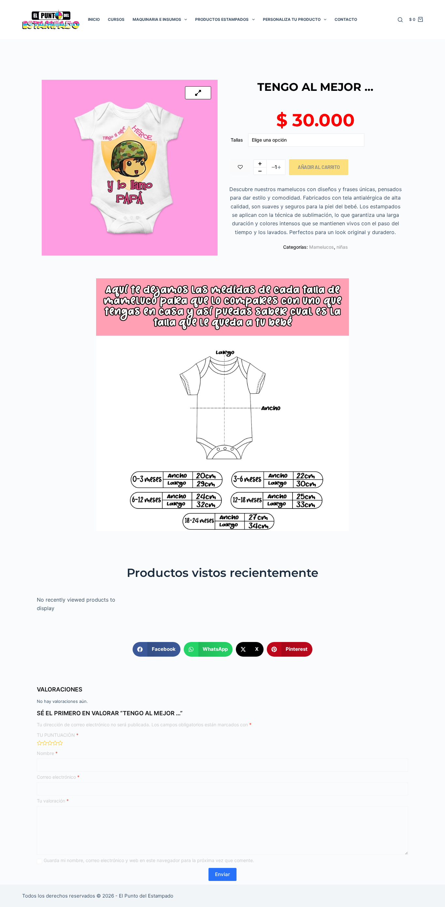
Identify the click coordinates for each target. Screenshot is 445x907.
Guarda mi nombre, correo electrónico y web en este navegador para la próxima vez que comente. (149, 860)
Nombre (47, 753)
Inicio (94, 19)
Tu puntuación (58, 735)
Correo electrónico (58, 777)
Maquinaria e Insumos (157, 19)
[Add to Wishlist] (240, 167)
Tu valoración (53, 800)
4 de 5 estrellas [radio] (55, 743)
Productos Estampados (222, 19)
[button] (156, 649)
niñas (342, 247)
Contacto (346, 19)
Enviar (222, 874)
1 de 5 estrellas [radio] (39, 743)
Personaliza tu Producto (292, 19)
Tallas (237, 140)
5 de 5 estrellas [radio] (60, 743)
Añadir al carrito (318, 167)
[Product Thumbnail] (198, 92)
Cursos (116, 19)
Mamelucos (321, 247)
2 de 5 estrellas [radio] (44, 743)
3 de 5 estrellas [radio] (49, 743)
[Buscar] (400, 19)
